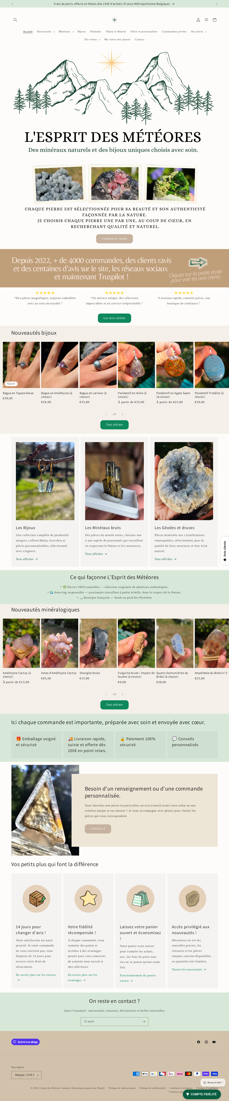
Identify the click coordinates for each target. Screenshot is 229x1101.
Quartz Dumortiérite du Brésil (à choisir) (172, 675)
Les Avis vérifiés (115, 318)
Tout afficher (114, 424)
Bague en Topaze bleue (18, 393)
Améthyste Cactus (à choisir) (17, 675)
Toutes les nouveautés (187, 969)
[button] (15, 20)
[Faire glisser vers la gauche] (106, 414)
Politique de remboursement (122, 1088)
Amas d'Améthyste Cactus (58, 673)
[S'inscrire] (144, 1021)
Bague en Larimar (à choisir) (93, 395)
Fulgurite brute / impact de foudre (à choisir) (136, 675)
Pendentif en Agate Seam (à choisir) (173, 395)
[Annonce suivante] (217, 3)
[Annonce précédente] (12, 3)
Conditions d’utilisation (181, 1088)
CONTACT (97, 828)
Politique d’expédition (207, 1088)
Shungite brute (90, 673)
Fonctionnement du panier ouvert (138, 978)
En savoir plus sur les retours (36, 975)
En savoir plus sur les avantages (83, 977)
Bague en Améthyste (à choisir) (56, 395)
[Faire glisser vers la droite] (122, 414)
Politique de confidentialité (153, 1088)
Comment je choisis (114, 238)
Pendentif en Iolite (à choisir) (132, 395)
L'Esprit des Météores (49, 1088)
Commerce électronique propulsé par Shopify (83, 1088)
